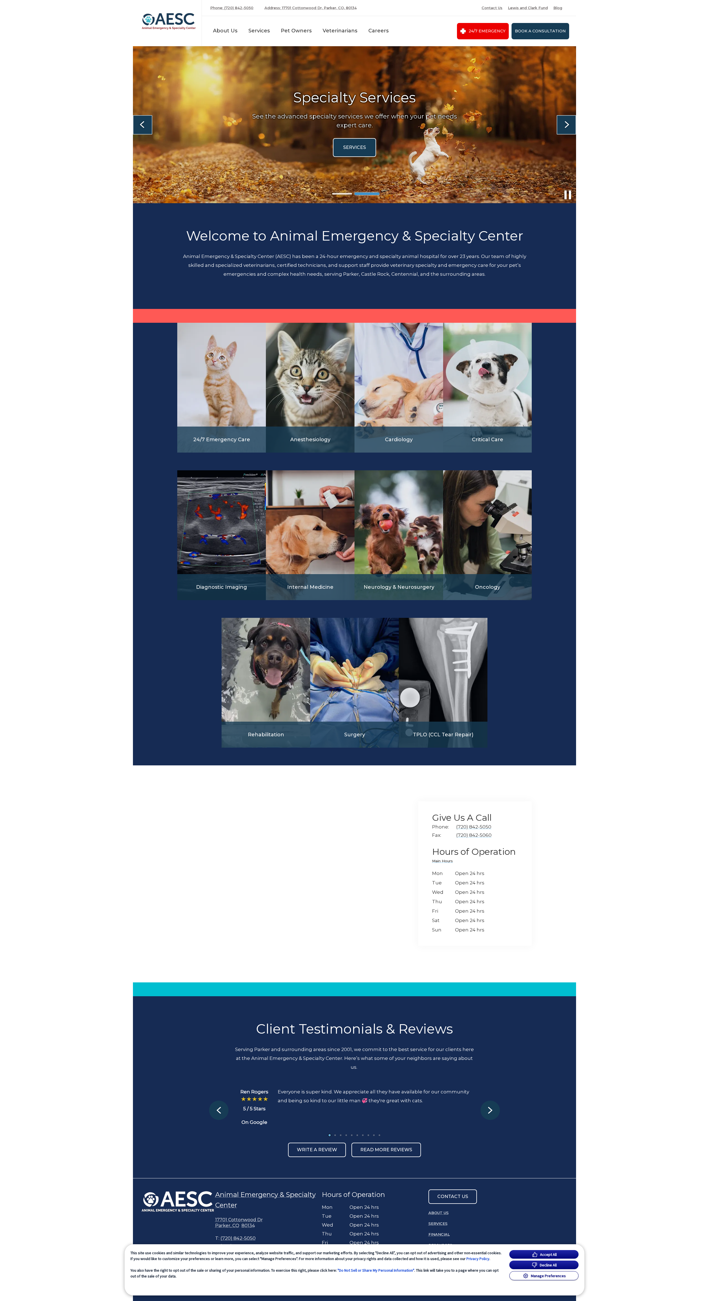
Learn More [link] (274, 147)
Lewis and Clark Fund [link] (528, 8)
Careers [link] (378, 31)
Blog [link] (557, 8)
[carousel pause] (567, 195)
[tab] (444, 862)
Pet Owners (296, 31)
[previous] (142, 125)
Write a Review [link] (317, 1149)
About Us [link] (438, 1212)
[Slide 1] (342, 194)
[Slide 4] (346, 1135)
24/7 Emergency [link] (487, 31)
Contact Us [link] (492, 8)
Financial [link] (439, 1234)
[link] (168, 22)
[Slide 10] (379, 1135)
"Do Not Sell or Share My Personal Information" (376, 1270)
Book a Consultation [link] (540, 31)
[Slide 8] (368, 1135)
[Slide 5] (352, 1135)
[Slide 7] (363, 1135)
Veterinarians (340, 31)
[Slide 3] (341, 1135)
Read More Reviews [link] (386, 1149)
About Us (225, 31)
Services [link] (438, 1223)
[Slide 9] (374, 1135)
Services (259, 31)
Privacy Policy (477, 1258)
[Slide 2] (367, 194)
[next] (566, 125)
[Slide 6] (357, 1135)
